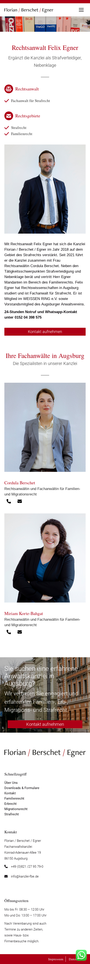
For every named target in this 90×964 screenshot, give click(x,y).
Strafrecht (18, 127)
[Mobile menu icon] (81, 9)
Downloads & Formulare (21, 788)
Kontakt (10, 793)
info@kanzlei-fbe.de (25, 876)
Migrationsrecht (16, 809)
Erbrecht (10, 804)
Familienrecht (21, 133)
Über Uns (11, 783)
